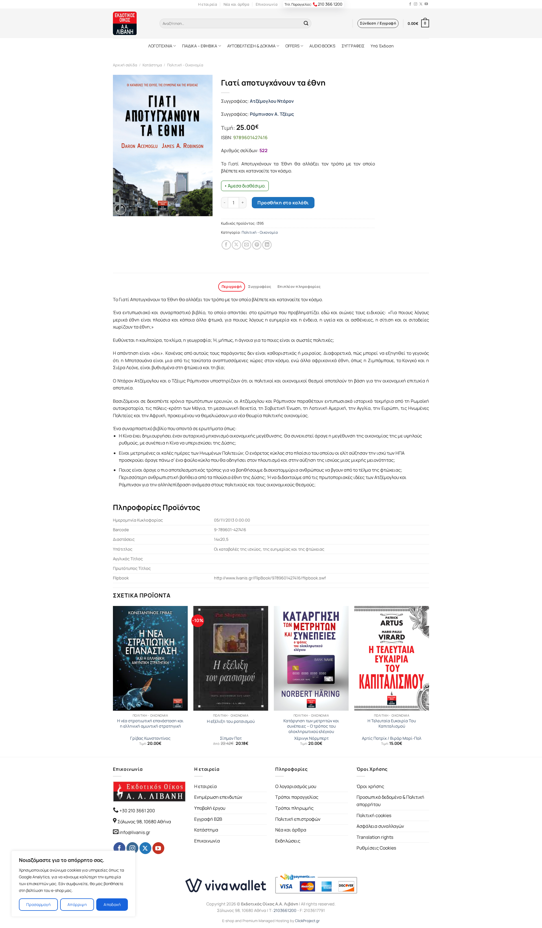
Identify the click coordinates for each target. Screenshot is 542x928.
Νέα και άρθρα (236, 4)
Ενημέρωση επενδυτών (218, 797)
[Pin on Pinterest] (256, 244)
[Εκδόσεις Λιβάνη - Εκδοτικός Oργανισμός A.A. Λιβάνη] (132, 23)
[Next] (429, 680)
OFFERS (292, 46)
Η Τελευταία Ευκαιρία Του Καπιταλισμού (392, 723)
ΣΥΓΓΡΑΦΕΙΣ (353, 46)
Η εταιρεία (207, 4)
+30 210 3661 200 (137, 810)
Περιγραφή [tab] (232, 286)
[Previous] (113, 680)
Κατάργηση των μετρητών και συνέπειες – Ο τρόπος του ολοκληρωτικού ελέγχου (311, 726)
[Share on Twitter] (236, 244)
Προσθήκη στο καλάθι (283, 203)
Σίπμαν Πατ (231, 738)
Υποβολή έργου (209, 808)
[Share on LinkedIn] (267, 244)
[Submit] (306, 23)
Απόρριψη (77, 904)
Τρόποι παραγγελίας (296, 797)
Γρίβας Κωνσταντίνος (150, 738)
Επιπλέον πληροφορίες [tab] (298, 286)
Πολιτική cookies (374, 815)
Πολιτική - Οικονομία (185, 64)
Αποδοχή (112, 904)
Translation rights (375, 837)
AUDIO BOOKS (322, 46)
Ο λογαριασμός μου (295, 786)
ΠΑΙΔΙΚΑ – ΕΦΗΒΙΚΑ (199, 46)
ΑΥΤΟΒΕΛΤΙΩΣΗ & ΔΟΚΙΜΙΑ (251, 46)
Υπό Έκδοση (382, 46)
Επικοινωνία (267, 4)
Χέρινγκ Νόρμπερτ (311, 738)
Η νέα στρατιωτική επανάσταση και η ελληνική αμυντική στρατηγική (150, 723)
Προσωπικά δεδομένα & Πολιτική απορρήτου (390, 800)
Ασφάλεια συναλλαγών (380, 826)
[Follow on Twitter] (421, 4)
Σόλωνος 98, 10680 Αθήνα (144, 821)
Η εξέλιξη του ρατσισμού (231, 721)
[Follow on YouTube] (426, 4)
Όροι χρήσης (370, 786)
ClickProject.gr (307, 920)
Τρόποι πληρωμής (294, 808)
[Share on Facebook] (226, 244)
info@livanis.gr (134, 832)
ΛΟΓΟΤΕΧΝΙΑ (160, 46)
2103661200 (285, 910)
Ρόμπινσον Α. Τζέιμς (272, 114)
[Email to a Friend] (246, 244)
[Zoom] (120, 209)
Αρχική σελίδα (125, 64)
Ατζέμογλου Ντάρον (272, 101)
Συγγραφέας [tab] (259, 286)
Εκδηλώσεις (287, 841)
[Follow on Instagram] (415, 4)
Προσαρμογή (38, 904)
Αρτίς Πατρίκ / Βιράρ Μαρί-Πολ (391, 738)
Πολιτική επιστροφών (297, 819)
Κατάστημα (152, 64)
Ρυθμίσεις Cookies (376, 848)
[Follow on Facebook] (410, 4)
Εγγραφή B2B (208, 819)
